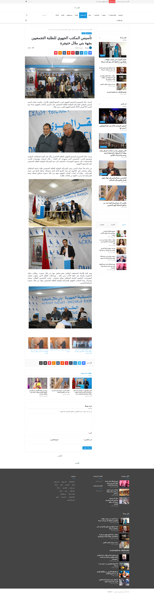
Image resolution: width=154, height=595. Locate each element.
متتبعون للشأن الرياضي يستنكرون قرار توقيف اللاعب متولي (107, 233)
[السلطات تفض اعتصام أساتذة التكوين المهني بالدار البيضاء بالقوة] (124, 582)
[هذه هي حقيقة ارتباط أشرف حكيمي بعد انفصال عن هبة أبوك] (121, 250)
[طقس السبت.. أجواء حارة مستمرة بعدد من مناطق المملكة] (60, 383)
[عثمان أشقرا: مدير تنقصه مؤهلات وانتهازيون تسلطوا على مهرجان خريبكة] (124, 521)
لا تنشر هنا (63, 497)
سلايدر (83, 33)
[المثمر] (59, 456)
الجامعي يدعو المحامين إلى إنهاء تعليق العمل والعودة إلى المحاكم (114, 179)
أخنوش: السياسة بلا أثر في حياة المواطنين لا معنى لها (112, 127)
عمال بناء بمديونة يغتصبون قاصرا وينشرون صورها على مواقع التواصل (111, 501)
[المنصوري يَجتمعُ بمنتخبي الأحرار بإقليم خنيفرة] (60, 343)
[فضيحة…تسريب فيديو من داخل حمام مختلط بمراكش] (124, 492)
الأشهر (124, 224)
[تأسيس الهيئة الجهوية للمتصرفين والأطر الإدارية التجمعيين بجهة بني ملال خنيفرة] (82, 343)
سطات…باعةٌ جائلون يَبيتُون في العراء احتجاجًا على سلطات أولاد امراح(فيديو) (107, 77)
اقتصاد (76, 15)
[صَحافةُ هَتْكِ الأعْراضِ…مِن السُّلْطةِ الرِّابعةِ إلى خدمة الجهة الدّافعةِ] (124, 574)
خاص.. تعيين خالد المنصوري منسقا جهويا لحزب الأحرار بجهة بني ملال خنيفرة (39, 351)
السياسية (97, 15)
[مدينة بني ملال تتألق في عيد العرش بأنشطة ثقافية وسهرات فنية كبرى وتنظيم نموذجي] (37, 383)
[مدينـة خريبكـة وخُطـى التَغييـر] (121, 86)
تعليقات (102, 224)
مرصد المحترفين (71, 500)
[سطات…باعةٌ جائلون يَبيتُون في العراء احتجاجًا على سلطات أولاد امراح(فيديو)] (121, 78)
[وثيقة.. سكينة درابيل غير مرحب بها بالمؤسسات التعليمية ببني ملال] (121, 242)
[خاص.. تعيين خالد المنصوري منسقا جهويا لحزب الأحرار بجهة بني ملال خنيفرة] (38, 343)
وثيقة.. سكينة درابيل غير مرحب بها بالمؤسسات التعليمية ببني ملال (107, 241)
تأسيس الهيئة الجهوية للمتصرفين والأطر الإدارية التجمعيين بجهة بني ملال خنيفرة (83, 351)
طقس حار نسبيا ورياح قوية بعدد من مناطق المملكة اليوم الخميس (114, 204)
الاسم (90, 433)
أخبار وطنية (56, 481)
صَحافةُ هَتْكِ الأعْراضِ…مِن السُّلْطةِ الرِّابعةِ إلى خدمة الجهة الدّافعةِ (107, 573)
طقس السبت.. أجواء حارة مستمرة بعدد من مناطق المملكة (61, 391)
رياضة (89, 15)
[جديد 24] (77, 8)
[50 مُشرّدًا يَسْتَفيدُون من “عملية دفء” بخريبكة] (124, 566)
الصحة (62, 15)
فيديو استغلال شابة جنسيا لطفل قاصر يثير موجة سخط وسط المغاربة (107, 266)
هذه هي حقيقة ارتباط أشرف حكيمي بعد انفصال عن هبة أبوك (107, 249)
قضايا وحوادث (112, 15)
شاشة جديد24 (71, 494)
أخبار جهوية (83, 15)
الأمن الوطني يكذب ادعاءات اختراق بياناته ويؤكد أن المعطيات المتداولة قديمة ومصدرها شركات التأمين (83, 1)
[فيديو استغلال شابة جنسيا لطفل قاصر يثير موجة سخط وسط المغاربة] (121, 266)
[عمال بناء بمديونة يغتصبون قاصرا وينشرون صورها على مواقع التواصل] (124, 500)
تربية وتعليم (69, 15)
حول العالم (120, 20)
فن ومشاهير (63, 494)
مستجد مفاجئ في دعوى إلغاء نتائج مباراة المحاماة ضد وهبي (107, 257)
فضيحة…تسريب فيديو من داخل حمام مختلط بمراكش (112, 491)
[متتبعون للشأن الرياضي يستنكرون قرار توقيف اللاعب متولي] (121, 233)
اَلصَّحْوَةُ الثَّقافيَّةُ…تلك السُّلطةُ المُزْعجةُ (116, 92)
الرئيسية (121, 15)
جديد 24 (87, 48)
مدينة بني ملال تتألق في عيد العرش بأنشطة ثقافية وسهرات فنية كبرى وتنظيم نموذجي (38, 392)
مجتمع (104, 15)
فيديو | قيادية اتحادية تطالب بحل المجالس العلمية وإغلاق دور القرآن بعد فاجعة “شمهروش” (107, 557)
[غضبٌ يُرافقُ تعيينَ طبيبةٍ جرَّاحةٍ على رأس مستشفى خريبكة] (121, 70)
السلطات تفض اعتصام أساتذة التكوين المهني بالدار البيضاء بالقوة (108, 580)
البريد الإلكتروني (87, 439)
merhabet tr (72, 481)
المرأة (57, 15)
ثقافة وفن (65, 488)
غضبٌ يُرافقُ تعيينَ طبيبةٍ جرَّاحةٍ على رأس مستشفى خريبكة (107, 69)
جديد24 (58, 488)
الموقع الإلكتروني (54, 439)
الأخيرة (113, 224)
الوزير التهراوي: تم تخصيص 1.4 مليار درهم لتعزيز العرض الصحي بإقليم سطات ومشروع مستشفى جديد (82, 392)
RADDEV (110, 592)
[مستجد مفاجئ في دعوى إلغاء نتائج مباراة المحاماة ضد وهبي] (121, 258)
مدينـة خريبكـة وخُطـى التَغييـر (107, 84)
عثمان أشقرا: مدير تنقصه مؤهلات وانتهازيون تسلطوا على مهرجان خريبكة (113, 60)
